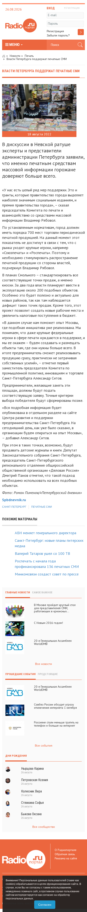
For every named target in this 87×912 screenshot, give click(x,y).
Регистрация (55, 31)
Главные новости (17, 592)
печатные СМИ (41, 506)
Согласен (44, 904)
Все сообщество (43, 826)
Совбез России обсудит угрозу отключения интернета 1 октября (55, 706)
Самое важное (42, 592)
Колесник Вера (31, 791)
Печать (29, 56)
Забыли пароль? (58, 35)
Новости (15, 56)
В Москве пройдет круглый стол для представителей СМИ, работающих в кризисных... (55, 608)
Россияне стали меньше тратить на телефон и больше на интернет (56, 723)
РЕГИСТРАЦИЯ (72, 8)
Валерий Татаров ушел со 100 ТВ (42, 553)
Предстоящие (48, 674)
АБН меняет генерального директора (45, 532)
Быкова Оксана (31, 814)
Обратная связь (65, 854)
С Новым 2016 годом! (48, 623)
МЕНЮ (14, 45)
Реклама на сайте (66, 858)
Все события (43, 745)
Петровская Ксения (34, 780)
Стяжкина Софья (32, 803)
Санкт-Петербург (14, 506)
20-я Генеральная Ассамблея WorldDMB (53, 642)
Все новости (43, 664)
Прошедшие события (20, 674)
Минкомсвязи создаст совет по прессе (47, 574)
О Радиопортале (65, 850)
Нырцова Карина (32, 769)
